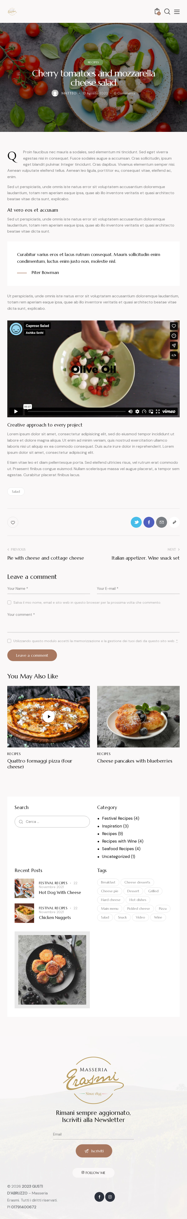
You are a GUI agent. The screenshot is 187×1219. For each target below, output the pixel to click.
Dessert (133, 891)
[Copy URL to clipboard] (174, 522)
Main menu (109, 908)
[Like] (13, 522)
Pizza (163, 908)
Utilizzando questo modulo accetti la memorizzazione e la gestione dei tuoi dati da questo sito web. (95, 641)
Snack (122, 917)
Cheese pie (109, 891)
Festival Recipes (117, 818)
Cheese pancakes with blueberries (134, 761)
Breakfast (108, 882)
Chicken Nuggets (55, 917)
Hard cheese (111, 900)
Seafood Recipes (118, 848)
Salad (16, 491)
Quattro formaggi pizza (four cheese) (39, 764)
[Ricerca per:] (52, 821)
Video (140, 917)
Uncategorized (116, 856)
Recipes (93, 62)
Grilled (153, 891)
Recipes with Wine (119, 841)
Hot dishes (138, 900)
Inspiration (112, 826)
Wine (158, 917)
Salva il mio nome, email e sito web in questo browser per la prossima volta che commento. (87, 602)
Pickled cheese (138, 908)
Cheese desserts (137, 882)
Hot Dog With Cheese (60, 892)
